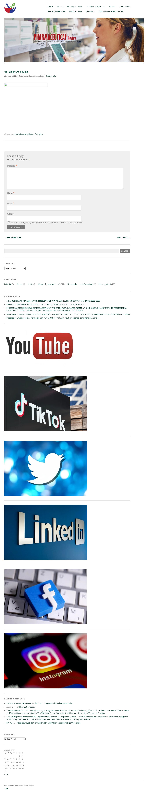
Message (12, 166)
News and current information (79, 284)
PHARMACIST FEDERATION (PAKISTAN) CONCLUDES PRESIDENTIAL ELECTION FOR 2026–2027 (45, 304)
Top (6, 788)
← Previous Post (12, 237)
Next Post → (123, 237)
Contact (90, 11)
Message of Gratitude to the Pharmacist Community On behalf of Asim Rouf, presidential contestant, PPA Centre (52, 318)
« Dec (6, 774)
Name (10, 193)
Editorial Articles (96, 7)
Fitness (19, 284)
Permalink (39, 134)
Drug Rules (125, 7)
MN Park (10, 723)
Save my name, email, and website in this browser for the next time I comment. (47, 222)
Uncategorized (105, 284)
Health (30, 284)
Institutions (75, 11)
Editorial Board (75, 7)
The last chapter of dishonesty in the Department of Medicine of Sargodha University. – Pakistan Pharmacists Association (56, 717)
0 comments (51, 76)
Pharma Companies (27, 707)
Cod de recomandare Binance (19, 703)
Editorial (7, 284)
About (60, 7)
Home (50, 7)
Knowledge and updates (23, 134)
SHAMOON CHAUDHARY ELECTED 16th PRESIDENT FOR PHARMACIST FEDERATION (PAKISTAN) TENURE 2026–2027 (53, 301)
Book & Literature (56, 11)
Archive (112, 7)
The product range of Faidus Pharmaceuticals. (53, 703)
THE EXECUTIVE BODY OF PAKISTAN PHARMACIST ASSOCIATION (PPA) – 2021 (48, 723)
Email (10, 203)
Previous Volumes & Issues (111, 11)
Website (10, 214)
